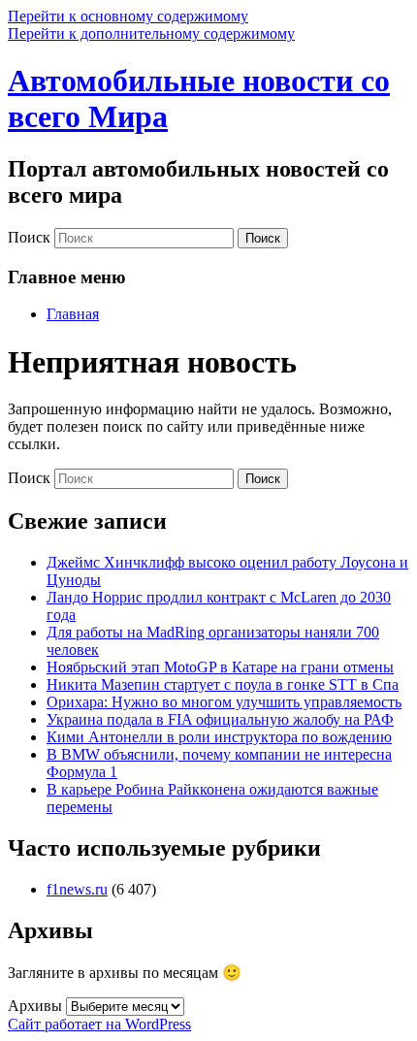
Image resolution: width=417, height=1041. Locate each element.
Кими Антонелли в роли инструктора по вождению (219, 737)
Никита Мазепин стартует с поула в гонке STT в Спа (223, 684)
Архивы (35, 1005)
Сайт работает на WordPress (99, 1024)
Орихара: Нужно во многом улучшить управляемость (224, 702)
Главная (73, 314)
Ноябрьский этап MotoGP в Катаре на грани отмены (220, 667)
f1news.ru (77, 889)
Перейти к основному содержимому (128, 16)
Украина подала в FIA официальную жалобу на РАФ (220, 719)
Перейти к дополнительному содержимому (151, 33)
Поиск (29, 237)
